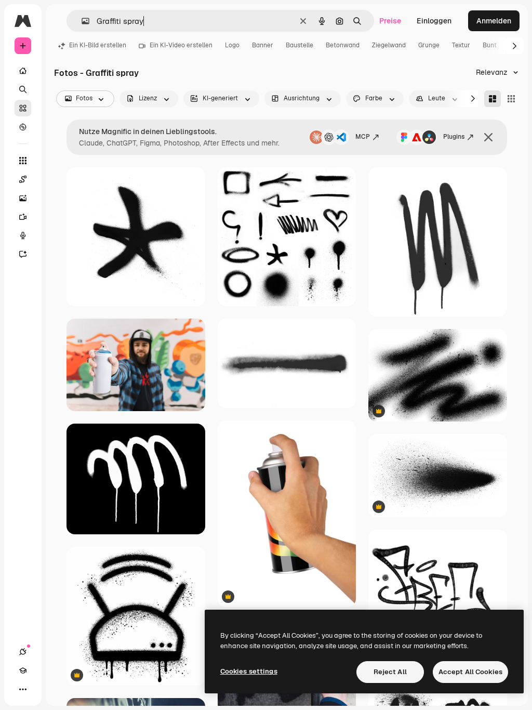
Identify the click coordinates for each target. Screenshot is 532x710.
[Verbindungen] (23, 651)
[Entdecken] (23, 127)
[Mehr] (23, 689)
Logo (232, 45)
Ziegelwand (389, 45)
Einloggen (434, 20)
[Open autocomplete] (81, 21)
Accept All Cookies (470, 671)
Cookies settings (248, 671)
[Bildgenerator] (23, 198)
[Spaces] (23, 179)
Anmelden (493, 20)
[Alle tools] (23, 160)
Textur (461, 45)
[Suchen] (23, 89)
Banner (262, 45)
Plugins (453, 137)
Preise (390, 20)
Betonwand (343, 45)
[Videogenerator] (23, 216)
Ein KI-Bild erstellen (97, 45)
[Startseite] (23, 70)
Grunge (429, 45)
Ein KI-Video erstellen (181, 45)
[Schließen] (488, 137)
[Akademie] (23, 670)
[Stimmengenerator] (23, 235)
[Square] (511, 98)
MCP (362, 137)
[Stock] (23, 108)
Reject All (390, 671)
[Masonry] (492, 98)
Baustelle (299, 45)
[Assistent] (23, 254)
